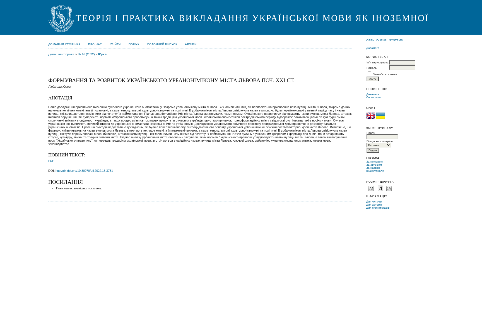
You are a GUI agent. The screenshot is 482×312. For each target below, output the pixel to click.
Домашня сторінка (64, 44)
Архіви (190, 44)
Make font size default (380, 188)
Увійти (115, 44)
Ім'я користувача (378, 62)
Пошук (134, 44)
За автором (374, 164)
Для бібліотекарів (377, 207)
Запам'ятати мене (385, 74)
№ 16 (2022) (86, 54)
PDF (51, 160)
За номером (374, 161)
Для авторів (374, 204)
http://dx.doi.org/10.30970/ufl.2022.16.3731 (84, 170)
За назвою (373, 167)
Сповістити (373, 97)
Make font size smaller (371, 188)
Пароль (372, 67)
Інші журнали (375, 170)
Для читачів (374, 201)
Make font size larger (389, 188)
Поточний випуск (162, 44)
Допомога (372, 47)
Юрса (102, 54)
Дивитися (372, 94)
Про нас (95, 44)
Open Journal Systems (384, 40)
